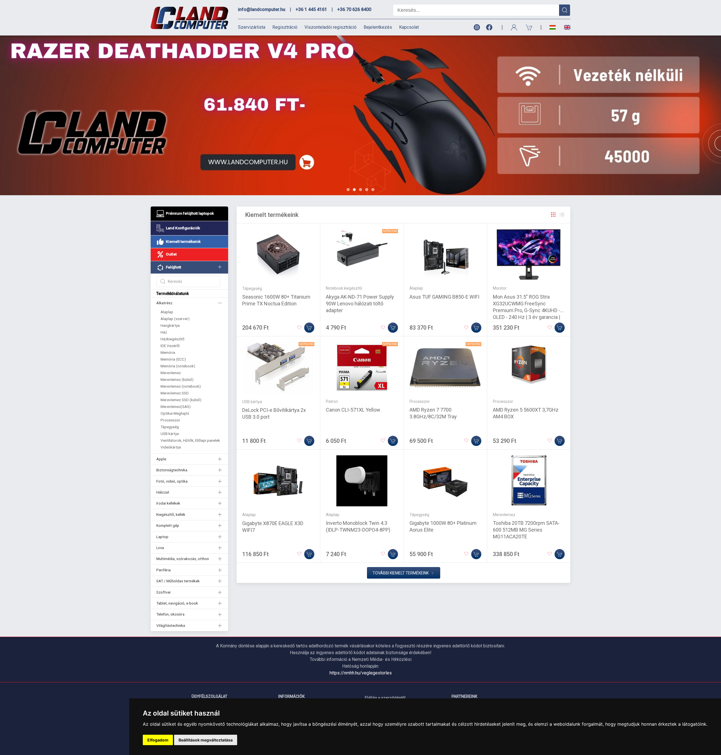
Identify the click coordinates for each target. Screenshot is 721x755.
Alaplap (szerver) (175, 318)
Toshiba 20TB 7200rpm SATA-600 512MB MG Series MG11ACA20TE (526, 529)
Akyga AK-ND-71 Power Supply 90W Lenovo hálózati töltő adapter (360, 303)
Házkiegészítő (172, 339)
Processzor (170, 420)
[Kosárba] (309, 328)
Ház (164, 332)
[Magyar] (552, 27)
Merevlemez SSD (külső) (181, 400)
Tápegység (170, 427)
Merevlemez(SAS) (176, 406)
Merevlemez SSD (175, 393)
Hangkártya (170, 325)
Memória (168, 352)
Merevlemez (171, 372)
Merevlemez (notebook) (181, 386)
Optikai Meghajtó (175, 413)
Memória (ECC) (173, 359)
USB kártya (170, 433)
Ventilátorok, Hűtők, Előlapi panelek (190, 440)
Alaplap (167, 312)
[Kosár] (529, 27)
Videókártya (171, 447)
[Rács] (553, 214)
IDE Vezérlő (170, 345)
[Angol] (565, 27)
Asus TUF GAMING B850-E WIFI (444, 297)
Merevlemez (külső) (177, 379)
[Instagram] (476, 27)
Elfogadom (157, 740)
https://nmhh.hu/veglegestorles (361, 673)
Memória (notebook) (178, 366)
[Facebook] (490, 27)
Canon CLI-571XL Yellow (353, 410)
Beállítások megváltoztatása (206, 740)
